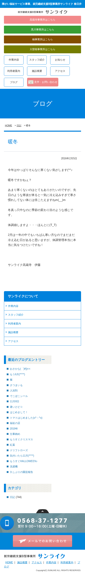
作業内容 (14, 59)
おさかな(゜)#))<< (20, 368)
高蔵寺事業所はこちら (42, 19)
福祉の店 (15, 423)
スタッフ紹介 (37, 59)
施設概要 (37, 70)
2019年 (14, 428)
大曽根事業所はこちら (42, 49)
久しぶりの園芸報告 (21, 472)
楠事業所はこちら (42, 39)
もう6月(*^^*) (17, 374)
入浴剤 (14, 390)
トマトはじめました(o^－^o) (26, 417)
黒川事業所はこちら (42, 29)
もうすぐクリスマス (21, 439)
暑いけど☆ (16, 406)
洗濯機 (14, 466)
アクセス (60, 70)
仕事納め (15, 433)
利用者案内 (13, 70)
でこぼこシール (19, 396)
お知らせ (60, 59)
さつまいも (16, 385)
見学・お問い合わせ (45, 82)
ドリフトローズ (19, 450)
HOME (8, 125)
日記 (19, 125)
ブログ (14, 82)
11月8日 (14, 401)
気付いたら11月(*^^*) (22, 455)
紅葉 (12, 444)
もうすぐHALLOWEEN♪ (24, 461)
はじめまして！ (19, 412)
